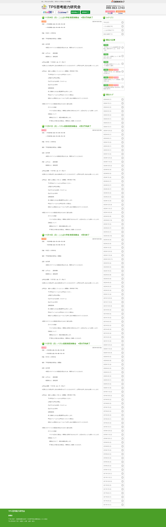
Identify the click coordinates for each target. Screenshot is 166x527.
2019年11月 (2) (107, 391)
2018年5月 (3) (107, 458)
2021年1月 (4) (107, 341)
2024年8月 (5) (107, 173)
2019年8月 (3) (107, 403)
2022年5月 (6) (107, 278)
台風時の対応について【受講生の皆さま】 (111, 80)
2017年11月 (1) (107, 477)
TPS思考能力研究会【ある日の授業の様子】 (111, 88)
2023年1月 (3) (107, 247)
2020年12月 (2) (107, 345)
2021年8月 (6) (107, 313)
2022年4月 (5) (107, 282)
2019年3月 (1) (107, 419)
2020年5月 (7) (107, 372)
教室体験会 (74, 12)
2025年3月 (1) (107, 150)
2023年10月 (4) (107, 212)
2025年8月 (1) (107, 138)
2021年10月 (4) (107, 306)
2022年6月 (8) (107, 274)
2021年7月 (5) (107, 317)
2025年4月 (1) (107, 146)
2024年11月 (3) (107, 161)
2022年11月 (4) (107, 255)
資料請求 (84, 12)
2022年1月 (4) (107, 294)
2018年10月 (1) (107, 438)
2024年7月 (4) (107, 177)
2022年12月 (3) (107, 251)
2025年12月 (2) (107, 130)
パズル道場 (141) (108, 26)
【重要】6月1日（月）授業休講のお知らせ (112, 72)
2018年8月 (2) (107, 446)
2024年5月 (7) (107, 185)
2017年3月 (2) (107, 501)
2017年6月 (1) (107, 493)
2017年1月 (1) (107, 504)
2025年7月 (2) (107, 142)
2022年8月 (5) (107, 267)
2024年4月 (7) (107, 189)
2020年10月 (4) (107, 352)
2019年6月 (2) (107, 411)
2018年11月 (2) (107, 434)
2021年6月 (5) (107, 321)
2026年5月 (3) (107, 111)
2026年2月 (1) (107, 123)
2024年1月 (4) (107, 200)
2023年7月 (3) (107, 224)
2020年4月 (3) (107, 376)
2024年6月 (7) (107, 181)
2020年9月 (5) (107, 356)
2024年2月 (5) (107, 197)
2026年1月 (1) (107, 126)
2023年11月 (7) (107, 208)
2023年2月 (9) (107, 243)
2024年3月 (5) (107, 193)
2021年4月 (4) (107, 329)
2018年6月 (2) (107, 454)
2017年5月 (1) (107, 497)
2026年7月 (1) (107, 103)
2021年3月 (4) (107, 333)
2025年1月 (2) (107, 154)
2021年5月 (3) (107, 325)
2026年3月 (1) (107, 119)
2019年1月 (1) (107, 426)
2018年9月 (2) (107, 442)
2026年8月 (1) (107, 99)
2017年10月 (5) (107, 481)
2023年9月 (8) (107, 216)
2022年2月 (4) (107, 290)
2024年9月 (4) (107, 169)
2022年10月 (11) (108, 259)
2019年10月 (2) (107, 395)
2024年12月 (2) (107, 158)
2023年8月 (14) (107, 220)
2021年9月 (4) (107, 310)
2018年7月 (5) (107, 450)
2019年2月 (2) (107, 423)
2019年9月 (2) (107, 399)
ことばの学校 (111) (108, 30)
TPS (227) (106, 22)
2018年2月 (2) (107, 465)
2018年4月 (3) (107, 462)
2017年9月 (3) (107, 485)
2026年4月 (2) (107, 115)
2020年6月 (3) (107, 368)
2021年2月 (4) (107, 337)
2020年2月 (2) (107, 384)
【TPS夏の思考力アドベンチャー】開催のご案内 (111, 64)
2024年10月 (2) (107, 165)
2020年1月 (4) (107, 388)
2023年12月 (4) (107, 204)
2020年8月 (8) (107, 360)
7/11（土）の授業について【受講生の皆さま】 (112, 57)
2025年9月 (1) (107, 134)
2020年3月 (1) (107, 380)
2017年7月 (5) (107, 489)
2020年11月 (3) (107, 349)
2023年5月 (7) (107, 232)
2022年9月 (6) (107, 263)
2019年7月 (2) (107, 407)
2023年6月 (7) (107, 228)
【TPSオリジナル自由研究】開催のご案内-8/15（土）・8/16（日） (111, 48)
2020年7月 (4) (107, 364)
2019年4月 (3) (107, 415)
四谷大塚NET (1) (107, 34)
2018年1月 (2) (107, 469)
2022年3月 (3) (107, 286)
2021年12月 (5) (107, 298)
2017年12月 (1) (107, 473)
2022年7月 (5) (107, 271)
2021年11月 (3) (107, 302)
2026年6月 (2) (107, 107)
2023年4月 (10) (107, 236)
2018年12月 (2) (107, 430)
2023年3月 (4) (107, 239)
